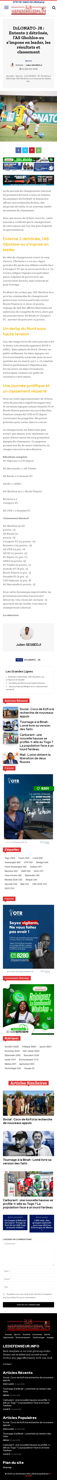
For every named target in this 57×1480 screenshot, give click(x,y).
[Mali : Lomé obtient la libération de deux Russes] (10, 758)
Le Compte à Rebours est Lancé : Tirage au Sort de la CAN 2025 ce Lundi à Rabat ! (15, 1224)
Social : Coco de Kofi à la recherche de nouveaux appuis (37, 712)
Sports (28, 61)
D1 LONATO (30, 660)
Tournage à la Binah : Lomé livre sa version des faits (35, 725)
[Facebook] (18, 150)
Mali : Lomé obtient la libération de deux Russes (35, 758)
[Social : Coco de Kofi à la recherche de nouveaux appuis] (10, 712)
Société (6, 1409)
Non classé (8, 1384)
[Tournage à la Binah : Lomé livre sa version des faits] (10, 725)
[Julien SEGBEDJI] (12, 65)
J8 (39, 660)
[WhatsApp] (39, 150)
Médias (6, 1395)
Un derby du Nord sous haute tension (27, 683)
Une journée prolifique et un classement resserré (27, 688)
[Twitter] (25, 150)
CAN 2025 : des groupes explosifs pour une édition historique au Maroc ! (42, 1225)
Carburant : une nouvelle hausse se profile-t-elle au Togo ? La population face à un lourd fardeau (36, 742)
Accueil (10, 76)
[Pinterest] (32, 150)
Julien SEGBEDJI (34, 65)
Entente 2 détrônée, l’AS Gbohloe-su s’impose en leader (25, 678)
